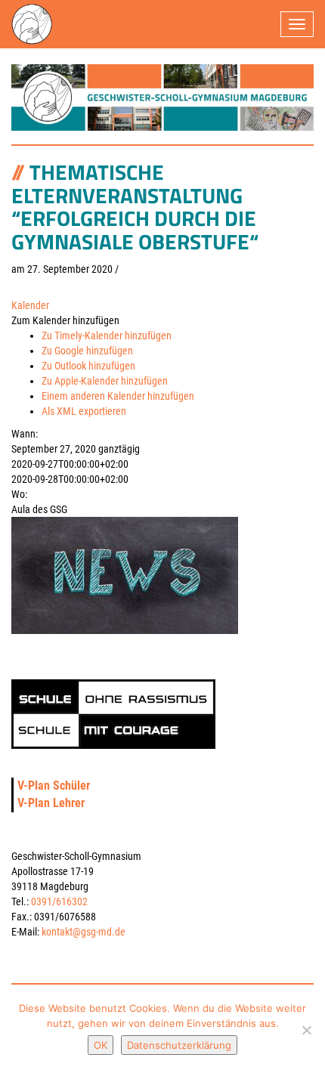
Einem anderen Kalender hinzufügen (118, 396)
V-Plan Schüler (53, 785)
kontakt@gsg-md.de (83, 932)
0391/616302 (59, 901)
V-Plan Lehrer (51, 803)
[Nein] (306, 1030)
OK (100, 1045)
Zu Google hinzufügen (87, 351)
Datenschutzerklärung (179, 1045)
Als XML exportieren (84, 411)
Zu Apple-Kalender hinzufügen (105, 381)
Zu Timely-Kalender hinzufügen (107, 335)
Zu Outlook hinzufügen (88, 366)
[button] (65, 320)
